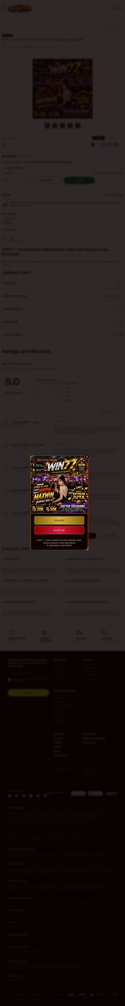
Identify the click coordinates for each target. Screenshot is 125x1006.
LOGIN (59, 520)
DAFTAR (59, 530)
